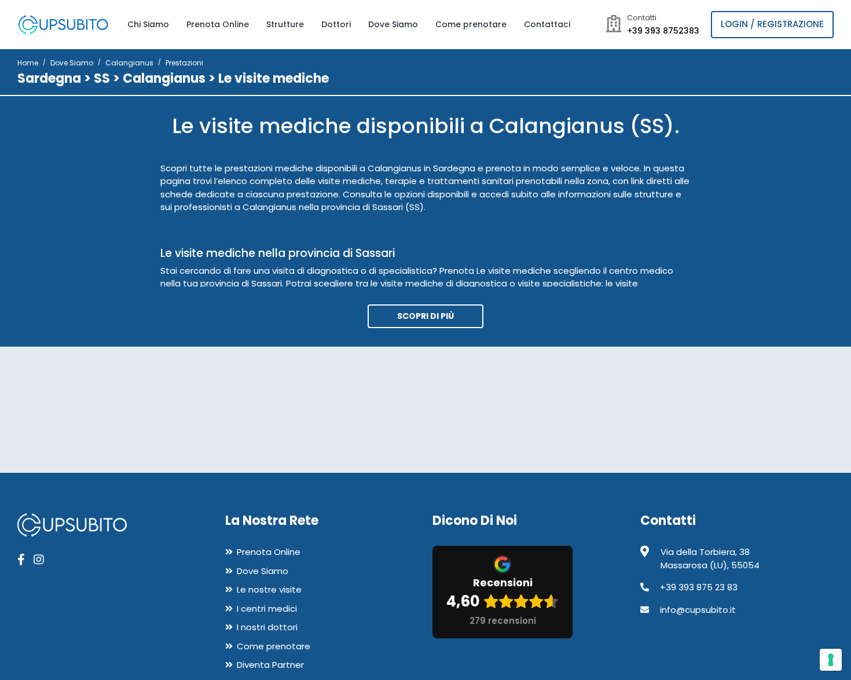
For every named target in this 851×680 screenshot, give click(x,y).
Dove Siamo (393, 24)
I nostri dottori (267, 627)
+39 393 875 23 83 (699, 587)
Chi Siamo (148, 24)
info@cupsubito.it (698, 610)
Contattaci (547, 24)
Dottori (336, 24)
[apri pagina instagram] (39, 559)
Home (27, 63)
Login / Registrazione (772, 24)
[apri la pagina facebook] (21, 559)
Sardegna (49, 78)
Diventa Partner (270, 665)
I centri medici (267, 608)
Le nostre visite (269, 589)
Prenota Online (217, 24)
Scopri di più (425, 316)
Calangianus (129, 63)
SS (102, 78)
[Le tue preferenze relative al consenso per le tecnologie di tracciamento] (831, 660)
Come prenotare (471, 24)
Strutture (285, 24)
